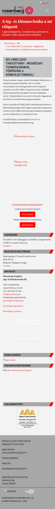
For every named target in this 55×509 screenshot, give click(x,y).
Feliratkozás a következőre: (47, 501)
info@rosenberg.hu (12, 294)
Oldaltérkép (9, 483)
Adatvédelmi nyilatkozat (15, 477)
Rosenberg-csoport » (12, 311)
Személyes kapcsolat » (13, 306)
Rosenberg (9, 43)
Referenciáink (27, 320)
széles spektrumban (27, 324)
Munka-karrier (10, 458)
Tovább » (7, 246)
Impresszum (8, 480)
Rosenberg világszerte (14, 468)
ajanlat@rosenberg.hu (13, 300)
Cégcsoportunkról (27, 339)
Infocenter (35, 119)
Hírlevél (6, 463)
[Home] (18, 10)
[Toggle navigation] (47, 10)
